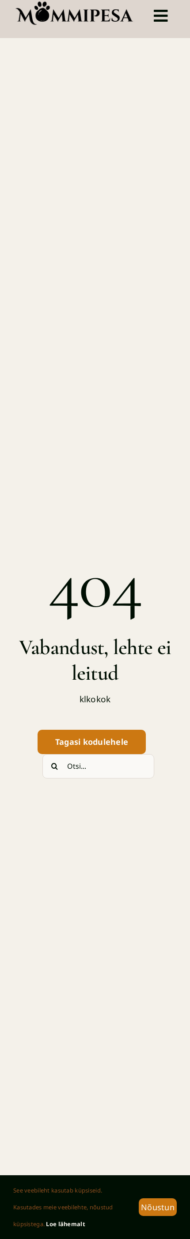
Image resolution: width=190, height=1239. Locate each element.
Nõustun (158, 1207)
